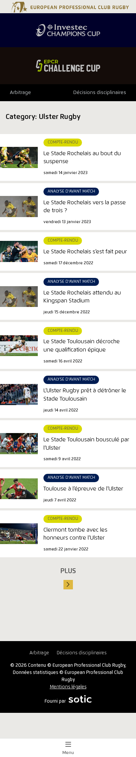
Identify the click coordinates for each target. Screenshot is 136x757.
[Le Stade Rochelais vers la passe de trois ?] (19, 206)
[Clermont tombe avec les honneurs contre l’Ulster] (19, 534)
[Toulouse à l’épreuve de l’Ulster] (19, 488)
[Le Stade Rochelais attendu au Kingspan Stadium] (19, 296)
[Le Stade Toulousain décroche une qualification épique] (19, 345)
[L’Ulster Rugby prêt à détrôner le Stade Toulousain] (19, 394)
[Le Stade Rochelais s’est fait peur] (19, 251)
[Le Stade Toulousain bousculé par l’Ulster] (19, 443)
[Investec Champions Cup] (68, 30)
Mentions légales (68, 687)
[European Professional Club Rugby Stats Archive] (69, 9)
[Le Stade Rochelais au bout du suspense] (19, 157)
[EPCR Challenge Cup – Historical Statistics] (68, 65)
